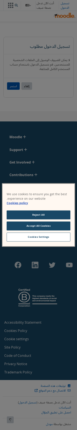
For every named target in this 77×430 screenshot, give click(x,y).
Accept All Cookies (38, 226)
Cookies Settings (38, 236)
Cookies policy (17, 203)
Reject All (38, 214)
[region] (38, 215)
